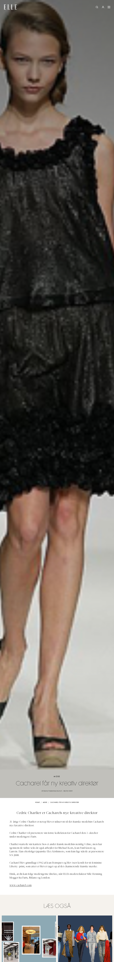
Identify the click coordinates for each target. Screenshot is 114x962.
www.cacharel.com (21, 885)
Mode (57, 776)
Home (37, 802)
